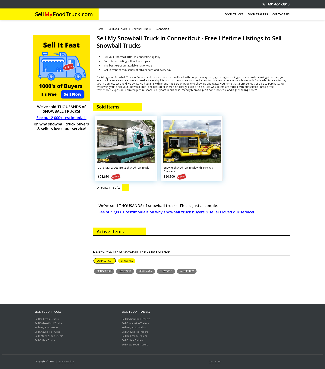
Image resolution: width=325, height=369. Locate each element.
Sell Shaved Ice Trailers (135, 331)
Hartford (125, 271)
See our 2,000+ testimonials (61, 117)
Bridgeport (104, 271)
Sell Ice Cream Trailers (134, 336)
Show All (127, 260)
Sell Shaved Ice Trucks (47, 331)
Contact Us (215, 361)
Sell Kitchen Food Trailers (136, 319)
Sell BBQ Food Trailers (134, 327)
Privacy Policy (66, 361)
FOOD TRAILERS (258, 14)
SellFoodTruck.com (64, 14)
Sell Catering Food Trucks (49, 336)
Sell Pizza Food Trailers (135, 344)
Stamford (166, 271)
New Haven (145, 271)
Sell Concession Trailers (135, 323)
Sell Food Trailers (136, 311)
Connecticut (105, 260)
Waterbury (187, 271)
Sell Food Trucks (48, 311)
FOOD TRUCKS (234, 14)
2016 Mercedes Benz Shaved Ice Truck (123, 167)
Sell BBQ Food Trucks (46, 327)
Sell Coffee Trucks (45, 340)
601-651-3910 (277, 4)
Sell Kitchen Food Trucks (48, 323)
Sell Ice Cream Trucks (47, 319)
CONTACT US (280, 14)
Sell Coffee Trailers (132, 340)
